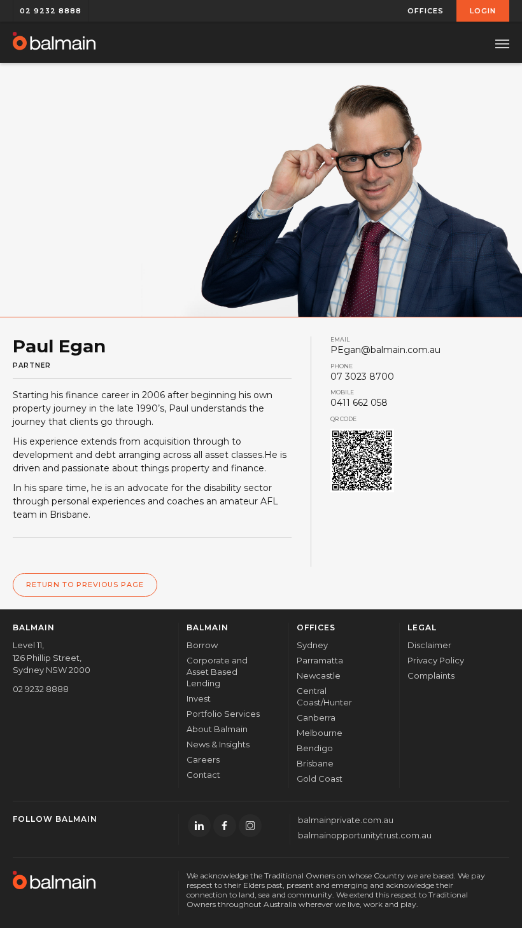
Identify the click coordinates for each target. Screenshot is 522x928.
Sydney (312, 645)
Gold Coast (319, 778)
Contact (203, 775)
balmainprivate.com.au (345, 820)
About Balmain (217, 729)
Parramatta (320, 660)
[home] (54, 42)
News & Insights (218, 744)
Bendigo (315, 748)
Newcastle (319, 675)
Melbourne (319, 733)
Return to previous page (85, 584)
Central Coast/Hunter (324, 696)
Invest (199, 698)
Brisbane (315, 763)
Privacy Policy (435, 660)
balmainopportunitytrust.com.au (365, 835)
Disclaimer (429, 645)
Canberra (316, 717)
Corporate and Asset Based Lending (217, 671)
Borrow (202, 645)
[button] (426, 11)
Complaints (431, 675)
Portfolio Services (223, 714)
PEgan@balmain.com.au (385, 350)
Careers (203, 759)
